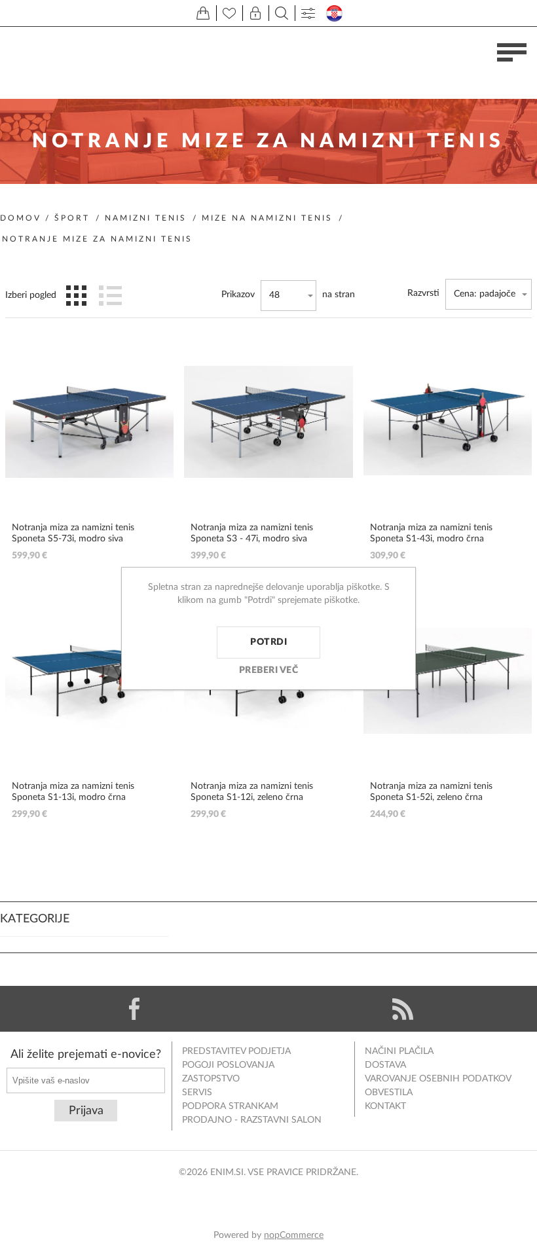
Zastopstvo (211, 1078)
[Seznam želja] (229, 13)
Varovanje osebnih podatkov (438, 1078)
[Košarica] (203, 13)
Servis (197, 1092)
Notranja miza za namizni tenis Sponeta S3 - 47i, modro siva (252, 533)
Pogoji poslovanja (228, 1065)
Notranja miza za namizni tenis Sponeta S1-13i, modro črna (73, 792)
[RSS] (402, 1009)
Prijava (86, 1111)
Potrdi (268, 642)
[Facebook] (134, 1009)
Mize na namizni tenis (267, 218)
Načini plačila (399, 1051)
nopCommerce (294, 1235)
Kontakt (385, 1106)
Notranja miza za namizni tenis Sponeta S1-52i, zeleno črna (431, 792)
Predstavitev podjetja (236, 1051)
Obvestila (389, 1092)
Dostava (385, 1065)
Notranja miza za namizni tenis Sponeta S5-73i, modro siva (73, 533)
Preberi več (269, 670)
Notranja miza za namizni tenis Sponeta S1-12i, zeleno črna (252, 792)
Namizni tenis (146, 218)
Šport (72, 218)
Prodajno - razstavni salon (252, 1120)
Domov (20, 218)
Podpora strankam (230, 1106)
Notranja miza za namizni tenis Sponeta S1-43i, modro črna (431, 533)
